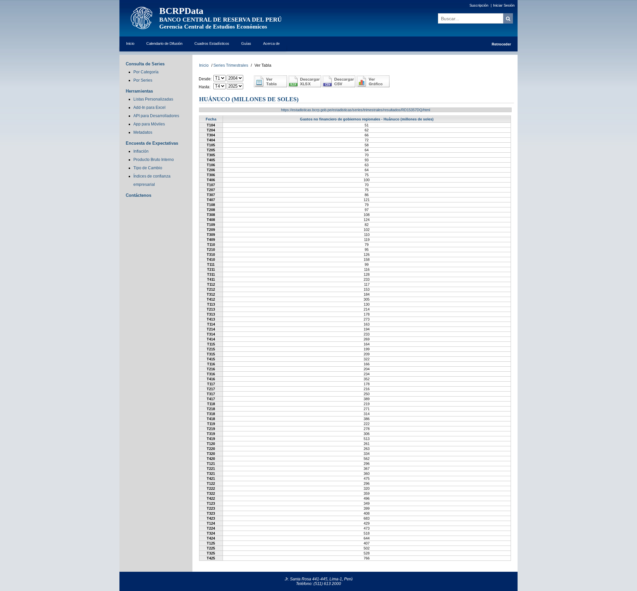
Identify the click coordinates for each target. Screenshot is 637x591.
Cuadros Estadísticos (211, 43)
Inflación (141, 151)
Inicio (130, 43)
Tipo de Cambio (147, 168)
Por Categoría (146, 72)
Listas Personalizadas (153, 99)
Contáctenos (138, 195)
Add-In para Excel (149, 107)
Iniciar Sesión (504, 5)
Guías (246, 43)
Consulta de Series (145, 63)
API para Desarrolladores (156, 115)
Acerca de (271, 43)
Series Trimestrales (230, 65)
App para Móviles (149, 124)
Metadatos (142, 132)
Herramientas (139, 91)
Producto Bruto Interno (153, 159)
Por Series (142, 80)
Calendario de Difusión (164, 43)
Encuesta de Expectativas (152, 143)
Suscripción (478, 5)
